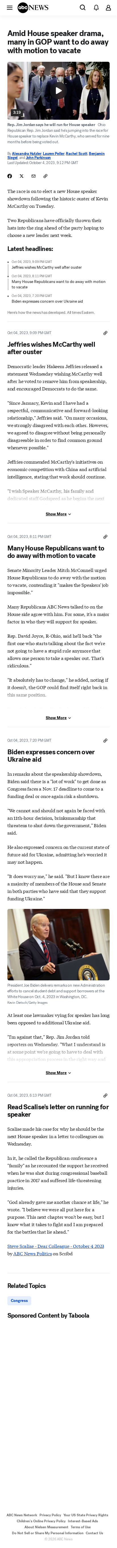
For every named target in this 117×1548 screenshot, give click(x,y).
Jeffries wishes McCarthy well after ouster (47, 267)
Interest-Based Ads (83, 1521)
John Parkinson (38, 157)
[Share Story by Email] (33, 176)
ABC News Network (22, 1515)
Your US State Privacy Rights (85, 1515)
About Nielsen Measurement (46, 1527)
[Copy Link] (45, 176)
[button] (10, 7)
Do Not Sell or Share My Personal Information (47, 1533)
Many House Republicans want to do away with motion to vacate (59, 284)
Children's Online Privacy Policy (41, 1521)
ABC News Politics (32, 1253)
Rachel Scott (76, 153)
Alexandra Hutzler (26, 153)
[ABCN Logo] (33, 7)
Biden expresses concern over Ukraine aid (47, 301)
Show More (56, 514)
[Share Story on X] (21, 176)
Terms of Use (81, 1527)
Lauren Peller (53, 153)
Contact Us (94, 1533)
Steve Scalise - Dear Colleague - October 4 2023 (55, 1245)
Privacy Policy (50, 1515)
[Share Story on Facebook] (9, 176)
